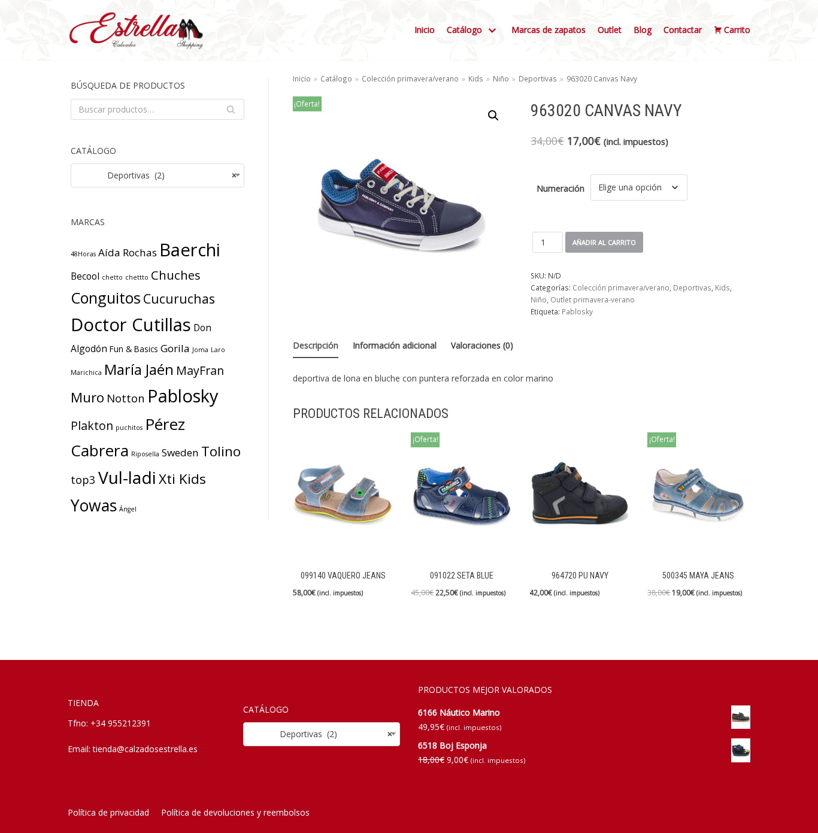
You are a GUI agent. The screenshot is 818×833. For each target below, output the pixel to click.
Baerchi (189, 250)
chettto (137, 277)
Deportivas (538, 78)
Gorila (175, 348)
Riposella (145, 454)
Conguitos (106, 297)
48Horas (83, 254)
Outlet (610, 29)
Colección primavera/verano (410, 78)
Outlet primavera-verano (592, 299)
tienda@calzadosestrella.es (145, 749)
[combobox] (157, 175)
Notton (126, 397)
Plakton (92, 425)
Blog (643, 29)
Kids (475, 78)
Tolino (221, 451)
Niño (501, 78)
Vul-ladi (127, 477)
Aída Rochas (127, 252)
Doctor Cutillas (131, 325)
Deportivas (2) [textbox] (157, 175)
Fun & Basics (134, 349)
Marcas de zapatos (548, 29)
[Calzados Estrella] (139, 30)
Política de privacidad (108, 812)
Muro (87, 397)
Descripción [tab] (315, 345)
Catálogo (336, 78)
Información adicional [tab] (395, 345)
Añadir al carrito (604, 242)
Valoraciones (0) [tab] (482, 345)
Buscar (231, 112)
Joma (200, 350)
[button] (493, 115)
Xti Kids (182, 478)
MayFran (200, 370)
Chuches (176, 274)
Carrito (737, 29)
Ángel (128, 509)
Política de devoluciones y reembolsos (235, 812)
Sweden (180, 452)
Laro (218, 350)
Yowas (94, 505)
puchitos (129, 427)
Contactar (683, 29)
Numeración (560, 188)
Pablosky (183, 395)
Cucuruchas (179, 298)
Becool (85, 276)
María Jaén (139, 369)
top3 (83, 479)
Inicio (424, 29)
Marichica (86, 372)
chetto (112, 277)
